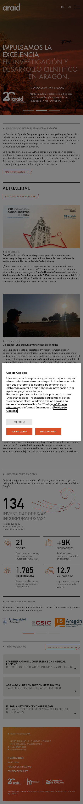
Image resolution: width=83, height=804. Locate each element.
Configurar (19, 422)
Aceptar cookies (19, 431)
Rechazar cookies (48, 431)
